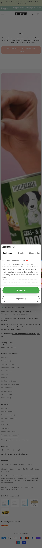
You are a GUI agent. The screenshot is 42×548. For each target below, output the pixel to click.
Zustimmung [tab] (7, 253)
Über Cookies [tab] (34, 253)
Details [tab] (20, 253)
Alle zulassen (21, 290)
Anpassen (20, 299)
